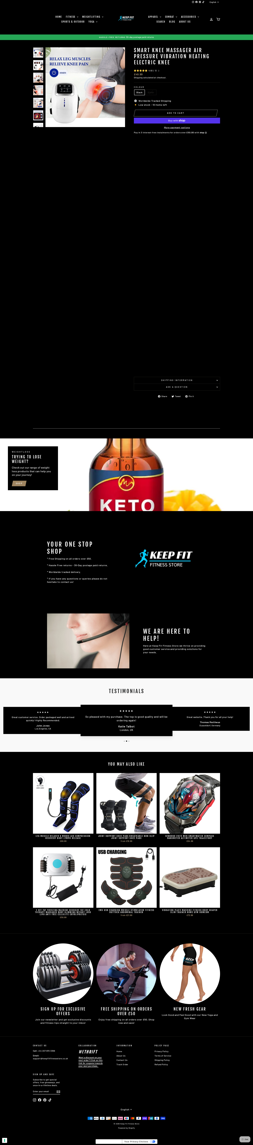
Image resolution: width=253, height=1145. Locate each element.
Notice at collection (109, 1141)
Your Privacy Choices (136, 1141)
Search (161, 21)
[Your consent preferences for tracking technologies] (4, 1140)
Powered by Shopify (126, 1128)
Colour (139, 87)
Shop (19, 483)
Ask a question (177, 387)
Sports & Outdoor (73, 21)
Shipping (138, 77)
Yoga (92, 21)
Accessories (189, 16)
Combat (170, 16)
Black (139, 92)
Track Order (122, 1064)
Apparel (153, 16)
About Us (185, 21)
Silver (151, 92)
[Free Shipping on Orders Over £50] (126, 973)
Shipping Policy (162, 1060)
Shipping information (177, 380)
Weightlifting (91, 16)
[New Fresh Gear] (190, 973)
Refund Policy (161, 1064)
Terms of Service (163, 1056)
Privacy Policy (162, 1051)
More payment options (177, 127)
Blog (172, 21)
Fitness (71, 16)
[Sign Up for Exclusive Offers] (63, 973)
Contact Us (121, 1060)
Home (58, 16)
